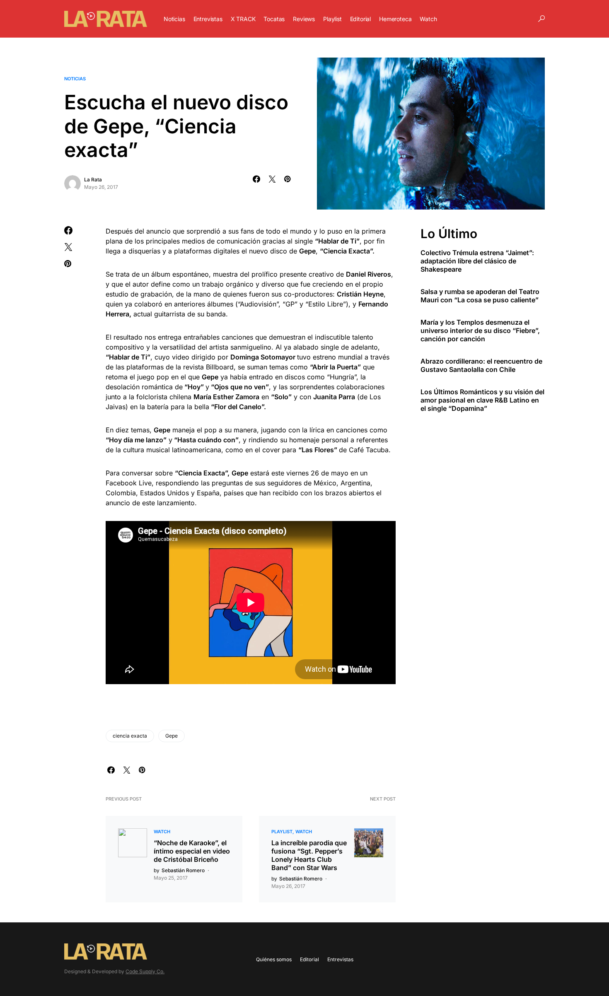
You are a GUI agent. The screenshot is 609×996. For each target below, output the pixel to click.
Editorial (309, 959)
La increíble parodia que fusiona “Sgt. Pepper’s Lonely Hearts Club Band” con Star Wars (309, 855)
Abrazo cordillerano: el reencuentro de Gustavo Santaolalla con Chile (481, 365)
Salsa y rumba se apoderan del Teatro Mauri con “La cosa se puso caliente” (479, 295)
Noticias (75, 79)
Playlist (281, 831)
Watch (162, 831)
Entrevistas (340, 959)
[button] (541, 18)
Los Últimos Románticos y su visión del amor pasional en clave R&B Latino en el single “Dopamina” (482, 399)
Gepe (171, 736)
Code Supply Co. (145, 971)
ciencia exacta (130, 736)
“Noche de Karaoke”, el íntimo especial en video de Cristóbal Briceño (192, 851)
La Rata (93, 179)
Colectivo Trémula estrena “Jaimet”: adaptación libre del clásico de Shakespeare (477, 260)
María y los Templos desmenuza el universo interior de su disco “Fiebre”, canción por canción (480, 330)
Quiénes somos (274, 959)
